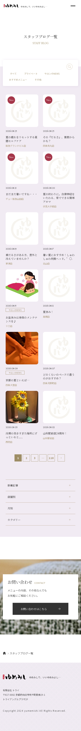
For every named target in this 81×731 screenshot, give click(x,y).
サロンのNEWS (52, 73)
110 (51, 458)
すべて (13, 73)
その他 (38, 79)
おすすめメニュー (18, 79)
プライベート (31, 73)
